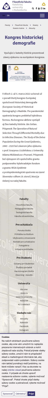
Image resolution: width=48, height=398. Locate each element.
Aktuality (32, 28)
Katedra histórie (18, 28)
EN (8, 15)
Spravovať (8, 393)
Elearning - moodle (24, 275)
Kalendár (24, 322)
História (24, 293)
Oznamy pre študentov (24, 263)
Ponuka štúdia (24, 230)
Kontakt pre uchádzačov (24, 241)
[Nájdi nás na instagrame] (41, 8)
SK (3, 15)
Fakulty (7, 25)
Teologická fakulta (24, 212)
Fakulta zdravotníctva (24, 216)
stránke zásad (14, 369)
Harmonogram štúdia (24, 271)
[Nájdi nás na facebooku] (36, 8)
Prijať (31, 393)
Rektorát (24, 300)
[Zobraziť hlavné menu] (42, 15)
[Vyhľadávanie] (33, 8)
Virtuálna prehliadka (24, 249)
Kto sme (24, 289)
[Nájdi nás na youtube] (39, 8)
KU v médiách (24, 304)
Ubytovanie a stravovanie (24, 238)
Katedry (35, 25)
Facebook (24, 326)
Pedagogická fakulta (24, 208)
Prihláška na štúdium (24, 234)
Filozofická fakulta (21, 25)
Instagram (24, 330)
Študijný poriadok (24, 267)
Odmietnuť (20, 393)
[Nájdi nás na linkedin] (44, 8)
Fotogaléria (24, 245)
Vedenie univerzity (24, 296)
